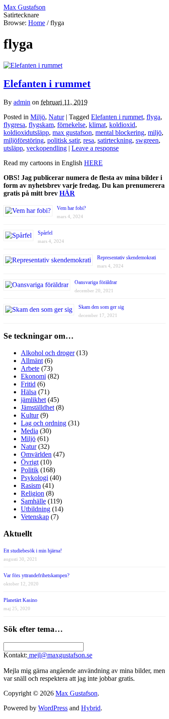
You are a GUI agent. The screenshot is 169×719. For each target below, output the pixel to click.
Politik (30, 470)
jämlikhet (33, 399)
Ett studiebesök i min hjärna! (32, 551)
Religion (32, 493)
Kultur (30, 415)
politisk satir (63, 140)
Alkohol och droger (48, 352)
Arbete (30, 368)
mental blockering (119, 132)
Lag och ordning (43, 423)
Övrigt (30, 462)
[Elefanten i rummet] (32, 65)
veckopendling (46, 148)
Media (29, 431)
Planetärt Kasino (20, 600)
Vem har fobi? (71, 208)
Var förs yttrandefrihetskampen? (36, 575)
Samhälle (33, 501)
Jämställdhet (37, 407)
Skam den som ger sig (101, 307)
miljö (155, 132)
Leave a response (95, 148)
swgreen (147, 140)
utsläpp (13, 148)
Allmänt (32, 360)
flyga (153, 117)
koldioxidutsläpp (26, 132)
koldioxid (122, 124)
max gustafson (72, 132)
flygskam (41, 124)
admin (21, 102)
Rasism (31, 485)
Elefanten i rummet (47, 83)
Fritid (28, 384)
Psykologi (34, 477)
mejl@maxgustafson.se (59, 655)
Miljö (37, 117)
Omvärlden (36, 454)
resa (88, 140)
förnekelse (71, 124)
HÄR (67, 193)
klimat (97, 124)
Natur (56, 117)
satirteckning (115, 140)
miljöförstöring (23, 140)
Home (36, 22)
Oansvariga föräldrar (96, 282)
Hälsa (28, 391)
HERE (93, 163)
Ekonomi (33, 376)
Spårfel (45, 233)
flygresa (14, 124)
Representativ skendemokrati (126, 258)
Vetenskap (35, 516)
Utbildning (35, 509)
